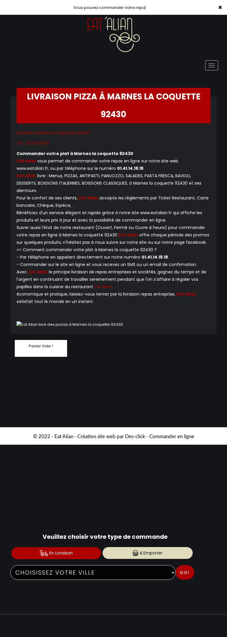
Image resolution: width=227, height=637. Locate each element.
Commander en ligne (171, 436)
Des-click (135, 436)
